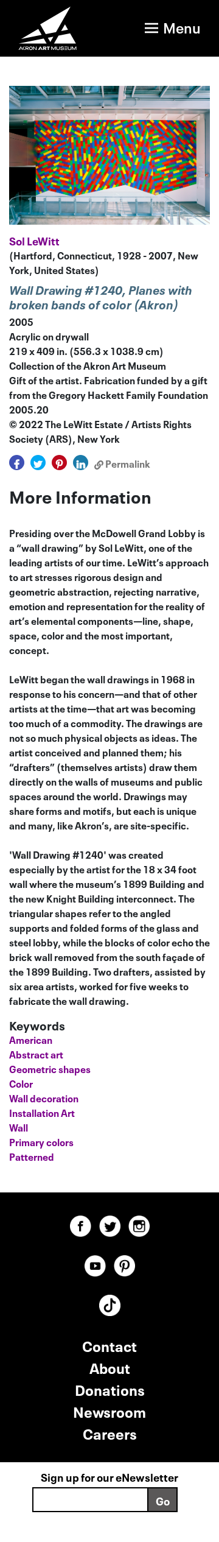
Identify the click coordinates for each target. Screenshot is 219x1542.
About (109, 1367)
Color (21, 1083)
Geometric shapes (50, 1068)
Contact (109, 1345)
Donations (110, 1388)
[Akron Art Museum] (47, 28)
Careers (110, 1432)
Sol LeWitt (34, 240)
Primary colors (41, 1141)
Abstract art (36, 1053)
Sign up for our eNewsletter (109, 1476)
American (30, 1039)
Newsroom (109, 1410)
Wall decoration (43, 1097)
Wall (18, 1126)
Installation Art (42, 1112)
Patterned (31, 1156)
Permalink (126, 463)
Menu (182, 26)
